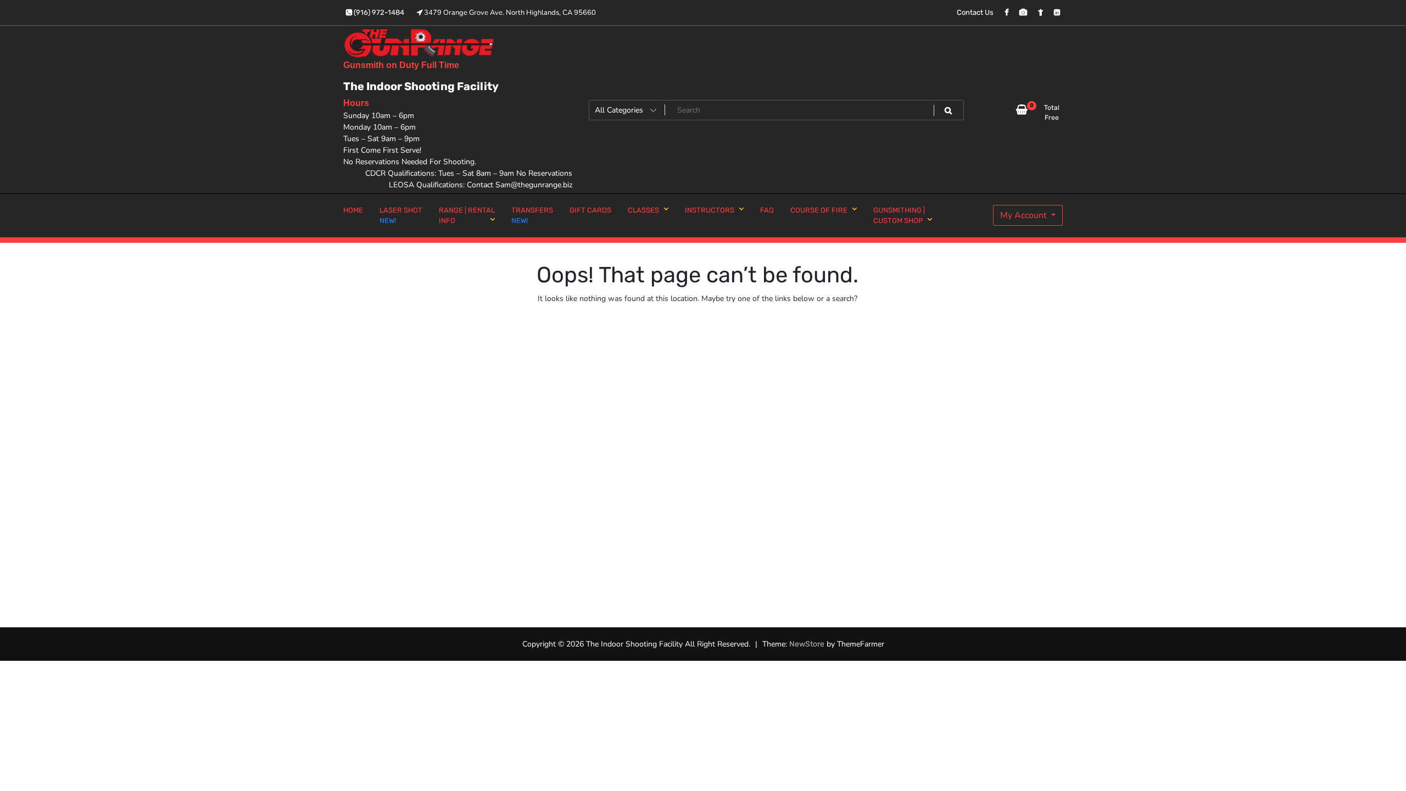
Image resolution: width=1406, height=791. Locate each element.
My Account (1024, 215)
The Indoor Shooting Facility (421, 86)
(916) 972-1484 (378, 12)
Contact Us (975, 12)
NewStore (806, 644)
